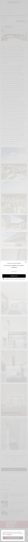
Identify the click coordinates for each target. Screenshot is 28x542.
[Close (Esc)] (25, 262)
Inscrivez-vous (14, 276)
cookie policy (9, 534)
